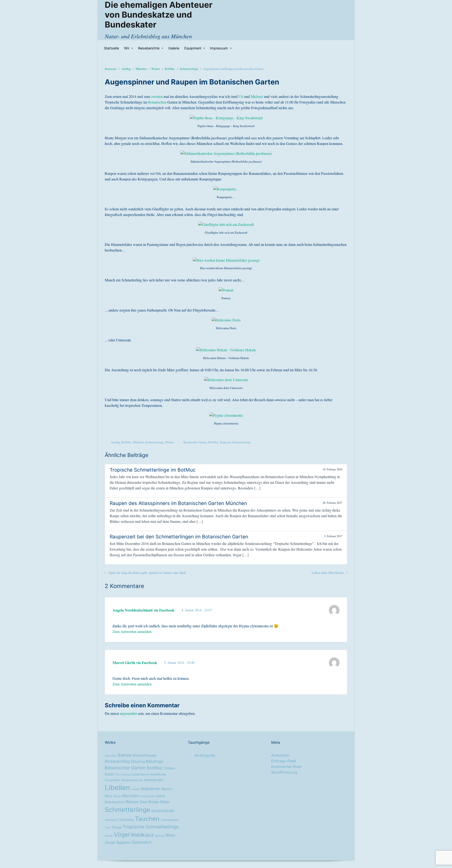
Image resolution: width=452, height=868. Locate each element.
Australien (111, 755)
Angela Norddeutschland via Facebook (143, 610)
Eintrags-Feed (283, 761)
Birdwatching (117, 761)
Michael (257, 96)
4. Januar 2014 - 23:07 (197, 610)
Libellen (117, 788)
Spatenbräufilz (162, 811)
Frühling (125, 774)
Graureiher (112, 780)
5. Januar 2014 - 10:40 (179, 662)
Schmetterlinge (189, 69)
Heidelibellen (154, 780)
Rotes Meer (159, 802)
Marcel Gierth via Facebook (135, 662)
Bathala (125, 755)
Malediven (150, 788)
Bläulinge (154, 761)
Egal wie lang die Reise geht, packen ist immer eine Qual (147, 572)
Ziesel (110, 842)
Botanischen (157, 102)
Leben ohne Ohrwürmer (328, 572)
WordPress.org (284, 772)
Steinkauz (111, 820)
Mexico (167, 789)
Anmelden (280, 755)
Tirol (107, 827)
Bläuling (138, 761)
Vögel (121, 834)
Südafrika (126, 820)
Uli (240, 96)
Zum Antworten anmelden (132, 631)
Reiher (160, 796)
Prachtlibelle (147, 796)
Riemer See (136, 801)
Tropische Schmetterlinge (235, 442)
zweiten (157, 96)
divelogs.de (204, 755)
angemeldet (128, 713)
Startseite (111, 69)
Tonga (116, 827)
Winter (155, 69)
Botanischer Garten (195, 442)
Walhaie (159, 835)
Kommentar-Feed (286, 766)
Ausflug (126, 69)
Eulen (109, 774)
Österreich (142, 842)
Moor (109, 796)
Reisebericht (114, 802)
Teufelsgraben (170, 820)
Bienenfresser (145, 755)
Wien (170, 835)
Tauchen (147, 818)
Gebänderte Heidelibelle (149, 774)
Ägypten (123, 842)
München (141, 69)
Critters (169, 768)
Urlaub (109, 835)
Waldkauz (142, 835)
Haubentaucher (132, 780)
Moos (117, 796)
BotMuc (170, 69)
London (135, 789)
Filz (117, 774)
